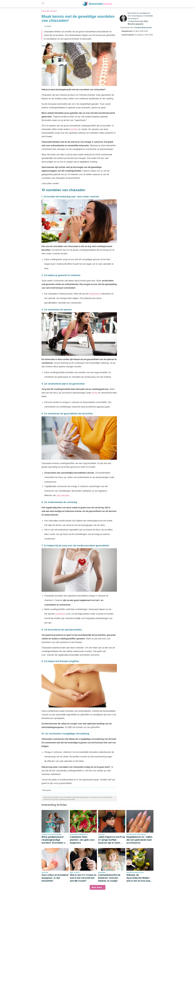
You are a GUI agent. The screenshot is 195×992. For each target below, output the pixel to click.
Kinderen (102, 872)
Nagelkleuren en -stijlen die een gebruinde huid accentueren (139, 840)
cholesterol (60, 614)
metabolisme (95, 294)
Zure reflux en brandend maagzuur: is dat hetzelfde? (55, 878)
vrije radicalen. (63, 495)
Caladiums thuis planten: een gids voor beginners (82, 840)
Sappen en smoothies (135, 872)
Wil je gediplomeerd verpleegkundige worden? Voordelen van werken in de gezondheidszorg (55, 840)
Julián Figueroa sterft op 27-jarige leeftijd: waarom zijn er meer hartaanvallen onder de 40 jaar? (111, 840)
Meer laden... (97, 887)
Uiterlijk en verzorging (51, 834)
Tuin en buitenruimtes (79, 834)
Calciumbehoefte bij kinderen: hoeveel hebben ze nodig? (109, 878)
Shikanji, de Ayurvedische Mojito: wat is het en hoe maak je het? (139, 878)
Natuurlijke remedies (49, 11)
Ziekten (101, 834)
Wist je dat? (75, 872)
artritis (95, 393)
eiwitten (74, 129)
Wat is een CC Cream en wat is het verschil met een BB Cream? (83, 878)
